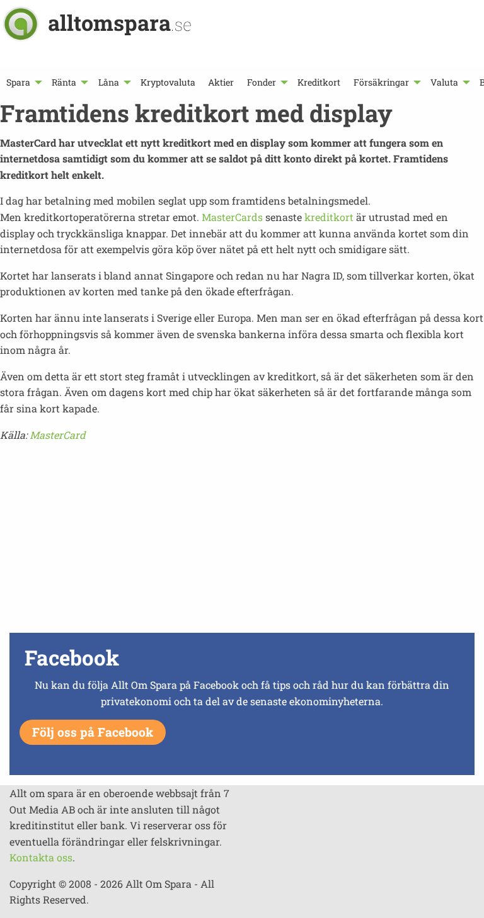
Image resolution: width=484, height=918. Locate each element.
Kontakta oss (40, 857)
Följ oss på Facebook (92, 732)
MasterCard (58, 434)
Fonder (261, 82)
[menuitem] (22, 82)
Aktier (221, 82)
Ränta (64, 82)
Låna (108, 82)
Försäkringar (381, 82)
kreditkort (329, 217)
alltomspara (120, 22)
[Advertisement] (242, 541)
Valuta (444, 82)
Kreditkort (318, 82)
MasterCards (233, 217)
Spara (18, 82)
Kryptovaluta (168, 82)
